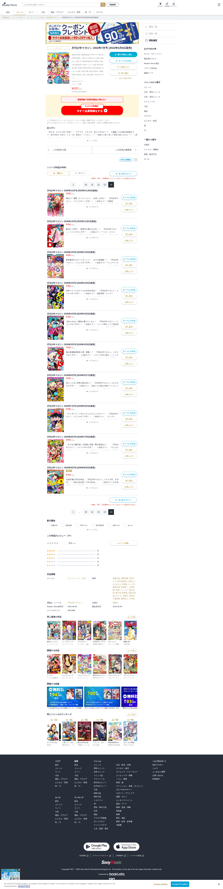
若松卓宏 (132, 593)
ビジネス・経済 (150, 121)
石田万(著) (84, 71)
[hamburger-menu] (219, 5)
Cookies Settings (161, 884)
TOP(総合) (5, 17)
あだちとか (117, 596)
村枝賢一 (124, 587)
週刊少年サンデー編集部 (101, 678)
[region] (111, 884)
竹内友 (132, 599)
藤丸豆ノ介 (102, 644)
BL (145, 125)
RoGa (126, 745)
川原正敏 (127, 644)
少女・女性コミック (152, 97)
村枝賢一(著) (98, 61)
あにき (130, 525)
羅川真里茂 (100, 525)
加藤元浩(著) (76, 55)
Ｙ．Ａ (71, 745)
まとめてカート (125, 174)
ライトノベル (149, 102)
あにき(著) (95, 58)
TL (145, 130)
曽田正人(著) (81, 75)
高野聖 (110, 745)
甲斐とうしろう (122, 590)
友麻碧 (95, 644)
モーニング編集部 (114, 644)
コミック (29, 17)
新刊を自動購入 (126, 160)
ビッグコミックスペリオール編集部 (74, 644)
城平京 (132, 596)
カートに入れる (125, 61)
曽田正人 (124, 599)
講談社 (115, 603)
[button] (137, 855)
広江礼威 (96, 745)
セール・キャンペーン (153, 54)
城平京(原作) (93, 71)
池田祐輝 (69, 525)
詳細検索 (113, 5)
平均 (70, 543)
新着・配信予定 (150, 154)
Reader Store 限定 (151, 63)
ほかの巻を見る (125, 78)
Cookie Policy (24, 886)
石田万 (125, 596)
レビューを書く (77, 84)
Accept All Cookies (180, 884)
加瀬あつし (126, 584)
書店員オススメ (150, 59)
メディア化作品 (150, 68)
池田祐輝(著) (85, 55)
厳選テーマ (148, 73)
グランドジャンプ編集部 (86, 678)
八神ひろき (116, 525)
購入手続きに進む (125, 54)
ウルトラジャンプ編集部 (116, 678)
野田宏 (125, 593)
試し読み (125, 73)
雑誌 (146, 111)
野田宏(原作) (87, 68)
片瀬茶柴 (116, 599)
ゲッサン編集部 (52, 678)
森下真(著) (78, 68)
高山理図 (117, 745)
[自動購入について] (135, 159)
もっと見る (93, 140)
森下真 (118, 593)
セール (146, 159)
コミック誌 (39, 17)
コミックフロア (17, 17)
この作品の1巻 (59, 150)
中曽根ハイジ (82, 745)
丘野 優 (90, 745)
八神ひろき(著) (86, 58)
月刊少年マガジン (52, 17)
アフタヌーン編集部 (84, 644)
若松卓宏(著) (97, 68)
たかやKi (137, 745)
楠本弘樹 (65, 745)
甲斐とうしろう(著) (89, 65)
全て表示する (93, 207)
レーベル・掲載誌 (151, 149)
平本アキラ (84, 525)
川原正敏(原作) (77, 65)
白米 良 (130, 745)
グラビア (147, 116)
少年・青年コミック (152, 92)
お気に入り (124, 67)
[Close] (219, 884)
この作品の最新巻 (123, 150)
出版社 (146, 145)
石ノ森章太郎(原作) (86, 61)
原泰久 (49, 745)
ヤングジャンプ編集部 (70, 678)
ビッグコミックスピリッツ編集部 (58, 644)
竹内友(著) (89, 75)
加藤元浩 (54, 525)
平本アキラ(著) (96, 55)
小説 (146, 106)
